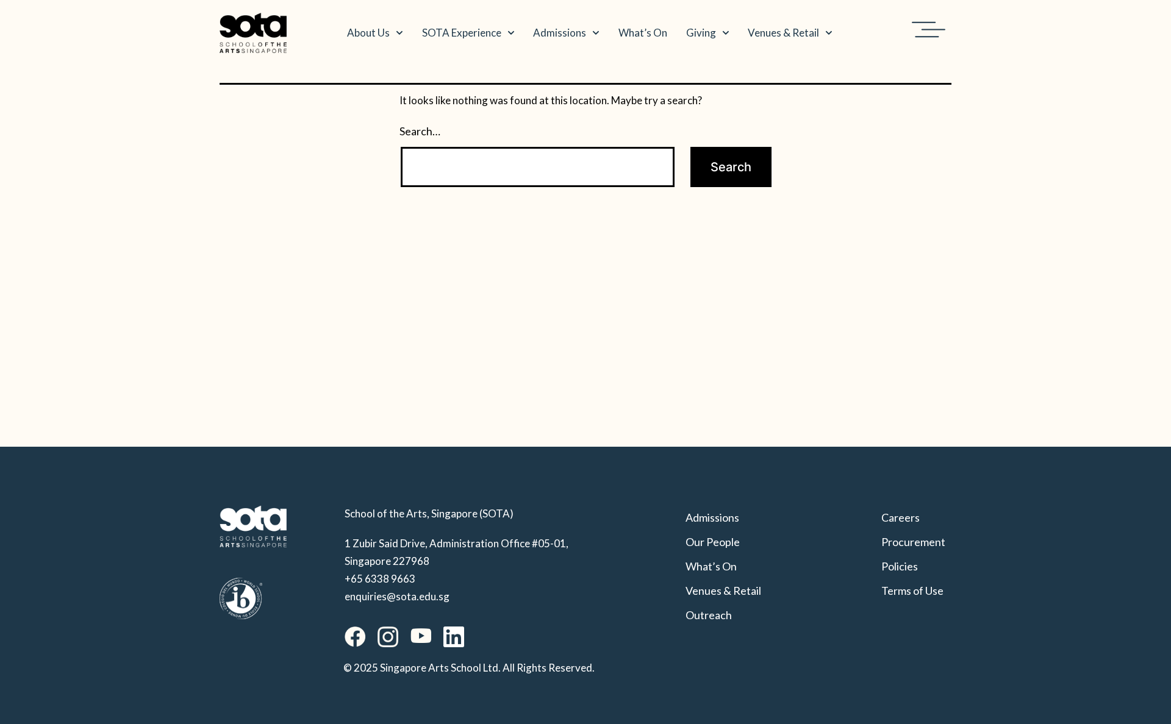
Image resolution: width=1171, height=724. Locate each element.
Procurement (913, 541)
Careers (900, 517)
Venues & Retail (783, 32)
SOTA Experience (461, 32)
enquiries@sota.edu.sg (397, 596)
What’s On (642, 32)
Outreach (709, 615)
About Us (368, 32)
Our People (713, 541)
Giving (701, 32)
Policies (899, 566)
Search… (419, 131)
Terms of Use (912, 590)
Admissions (559, 32)
